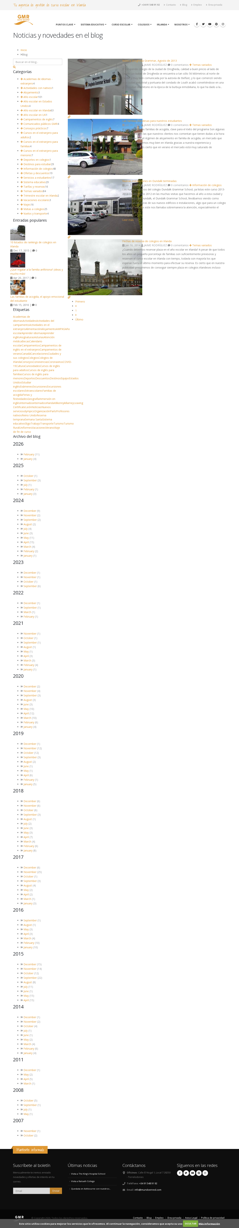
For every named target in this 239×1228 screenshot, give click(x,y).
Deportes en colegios (36, 159)
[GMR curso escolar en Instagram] (223, 24)
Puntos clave (64, 24)
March (27, 546)
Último (79, 319)
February (29, 454)
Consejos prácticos (35, 128)
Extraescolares (33, 390)
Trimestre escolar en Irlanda (40, 195)
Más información (209, 1223)
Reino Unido (29, 415)
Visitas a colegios (33, 209)
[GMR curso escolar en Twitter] (203, 24)
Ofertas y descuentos (36, 173)
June (26, 533)
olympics (29, 411)
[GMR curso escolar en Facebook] (197, 24)
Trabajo (35, 423)
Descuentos (42, 378)
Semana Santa (33, 419)
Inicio (24, 50)
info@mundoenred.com (148, 1189)
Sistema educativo (92, 24)
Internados (26, 403)
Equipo (65, 378)
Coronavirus (55, 362)
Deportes (29, 378)
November (30, 515)
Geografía (33, 399)
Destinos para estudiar (37, 164)
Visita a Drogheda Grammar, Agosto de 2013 (149, 60)
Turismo (59, 423)
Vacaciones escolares (36, 200)
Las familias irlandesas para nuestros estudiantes (152, 121)
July (26, 485)
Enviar (56, 1190)
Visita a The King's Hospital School (88, 1173)
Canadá (26, 353)
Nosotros (180, 24)
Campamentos (31, 345)
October (28, 476)
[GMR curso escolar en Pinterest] (216, 24)
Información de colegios (207, 185)
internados (39, 403)
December (30, 511)
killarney (69, 403)
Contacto (170, 4)
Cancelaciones (39, 353)
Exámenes (26, 386)
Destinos (55, 378)
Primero (80, 301)
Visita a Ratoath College (83, 1181)
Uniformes (25, 427)
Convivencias (40, 362)
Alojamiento (30, 92)
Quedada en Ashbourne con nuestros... (91, 1188)
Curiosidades (32, 366)
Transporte (47, 423)
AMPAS (60, 329)
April (26, 542)
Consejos (27, 362)
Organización (42, 411)
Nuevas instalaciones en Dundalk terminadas (149, 181)
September (30, 480)
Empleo (197, 4)
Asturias (39, 337)
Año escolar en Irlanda (37, 110)
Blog (184, 4)
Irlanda (162, 24)
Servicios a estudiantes (37, 177)
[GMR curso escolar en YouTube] (210, 24)
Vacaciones (39, 427)
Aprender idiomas (32, 333)
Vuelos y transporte (35, 213)
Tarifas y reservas (34, 186)
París (53, 411)
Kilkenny (59, 403)
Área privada (215, 4)
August (28, 524)
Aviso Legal (191, 1217)
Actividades (29, 321)
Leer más (128, 95)
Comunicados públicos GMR (40, 124)
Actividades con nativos (37, 88)
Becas (25, 341)
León (28, 407)
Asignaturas (27, 337)
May (26, 537)
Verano (50, 427)
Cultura (20, 366)
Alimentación (33, 329)
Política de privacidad (212, 1217)
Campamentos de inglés (38, 119)
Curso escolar (121, 24)
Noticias (36, 407)
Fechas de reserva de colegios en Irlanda (147, 241)
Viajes (27, 204)
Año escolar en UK (34, 115)
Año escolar (30, 97)
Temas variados (202, 65)
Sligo (28, 423)
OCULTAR (190, 1223)
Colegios (143, 24)
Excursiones (39, 386)
